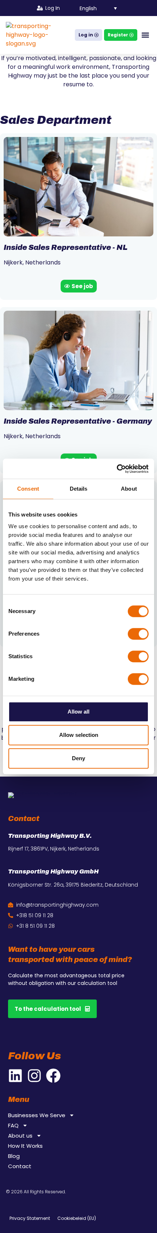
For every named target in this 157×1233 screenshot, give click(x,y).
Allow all (78, 711)
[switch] (138, 634)
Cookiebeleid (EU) (76, 1218)
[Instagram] (34, 1075)
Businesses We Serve (36, 1115)
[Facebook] (53, 1075)
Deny (78, 758)
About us (20, 1135)
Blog (14, 1156)
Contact (19, 1166)
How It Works (25, 1146)
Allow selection (78, 735)
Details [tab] (79, 489)
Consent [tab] (28, 489)
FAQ (13, 1125)
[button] (94, 8)
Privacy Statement (29, 1218)
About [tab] (129, 489)
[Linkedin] (15, 1075)
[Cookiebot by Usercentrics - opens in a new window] (117, 469)
